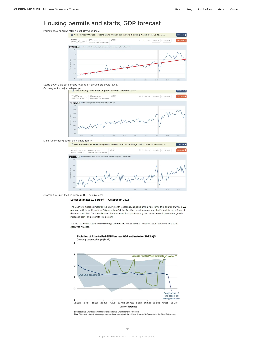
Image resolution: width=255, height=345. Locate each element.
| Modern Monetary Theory (46, 9)
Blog (189, 9)
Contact (234, 9)
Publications (205, 9)
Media (221, 9)
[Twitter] (127, 329)
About (178, 9)
